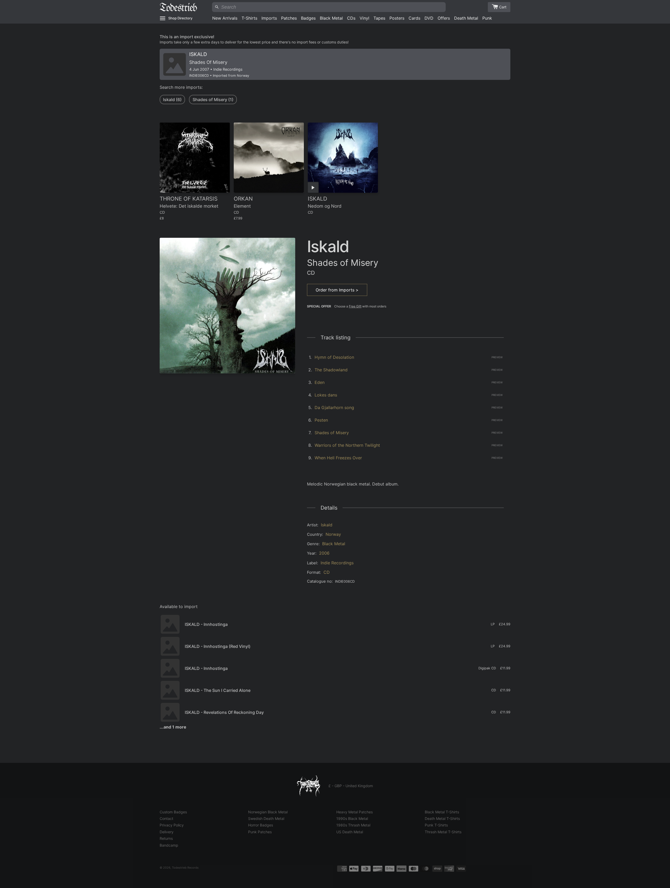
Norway (333, 534)
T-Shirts (249, 18)
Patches (289, 18)
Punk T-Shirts (436, 825)
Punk (487, 18)
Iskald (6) (172, 99)
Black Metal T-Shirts (442, 812)
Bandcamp (169, 845)
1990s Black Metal (352, 818)
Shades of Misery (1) (213, 99)
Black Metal (331, 18)
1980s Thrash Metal (353, 825)
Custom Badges (173, 812)
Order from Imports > (337, 290)
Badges (308, 18)
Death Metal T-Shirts (442, 818)
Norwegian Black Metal (268, 812)
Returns (166, 838)
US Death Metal (349, 832)
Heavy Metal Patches (354, 812)
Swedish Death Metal (266, 818)
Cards (414, 18)
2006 (324, 553)
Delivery (167, 832)
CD (326, 572)
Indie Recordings (337, 562)
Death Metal (466, 18)
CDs (351, 18)
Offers (444, 18)
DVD (429, 18)
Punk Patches (260, 832)
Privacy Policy (172, 825)
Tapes (379, 18)
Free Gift (355, 306)
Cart (502, 7)
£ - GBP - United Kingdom (350, 786)
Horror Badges (260, 825)
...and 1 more (173, 727)
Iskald (326, 524)
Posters (396, 18)
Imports (269, 18)
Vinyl (364, 18)
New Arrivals (224, 18)
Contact (166, 818)
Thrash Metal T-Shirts (443, 832)
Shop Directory (180, 18)
